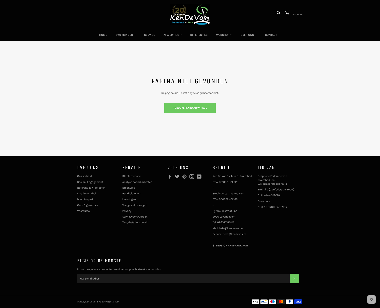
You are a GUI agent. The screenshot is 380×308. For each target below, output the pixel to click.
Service (149, 35)
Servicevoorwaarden (134, 216)
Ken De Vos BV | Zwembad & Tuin (102, 301)
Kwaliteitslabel (86, 193)
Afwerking (171, 35)
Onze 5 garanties (87, 205)
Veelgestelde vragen (134, 205)
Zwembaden (125, 35)
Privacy (126, 211)
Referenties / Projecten (91, 187)
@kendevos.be (231, 228)
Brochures (128, 187)
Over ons (247, 35)
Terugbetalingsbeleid (135, 222)
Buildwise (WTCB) (269, 195)
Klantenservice (131, 176)
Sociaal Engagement (90, 182)
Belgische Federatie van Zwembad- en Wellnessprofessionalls (272, 179)
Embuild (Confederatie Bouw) (276, 189)
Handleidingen (131, 193)
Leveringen (129, 199)
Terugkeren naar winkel (190, 107)
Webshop (223, 35)
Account (298, 14)
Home (103, 35)
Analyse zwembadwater (137, 182)
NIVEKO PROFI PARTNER (272, 207)
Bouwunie (264, 201)
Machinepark (85, 199)
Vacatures (83, 211)
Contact (271, 35)
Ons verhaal (84, 176)
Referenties (199, 35)
